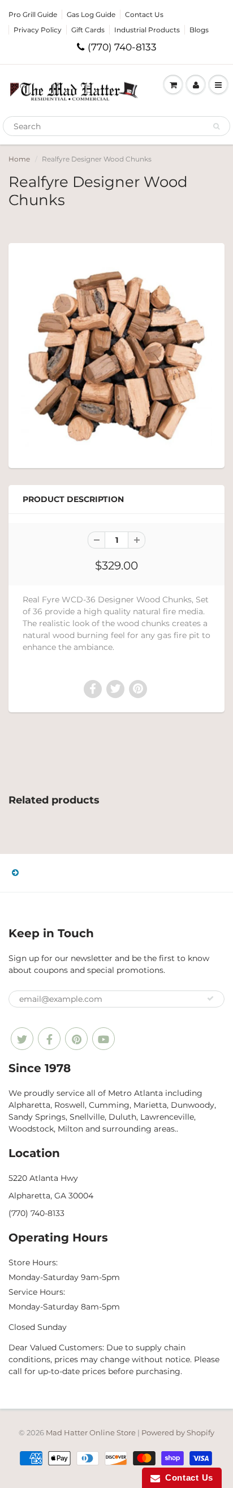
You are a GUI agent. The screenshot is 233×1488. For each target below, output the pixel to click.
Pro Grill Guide (32, 14)
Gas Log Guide (91, 14)
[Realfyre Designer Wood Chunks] (116, 354)
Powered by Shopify (177, 1432)
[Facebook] (49, 1038)
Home (19, 159)
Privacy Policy (38, 29)
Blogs (199, 29)
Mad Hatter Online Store (91, 1432)
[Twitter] (22, 1038)
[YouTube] (103, 1038)
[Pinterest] (76, 1038)
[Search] (216, 126)
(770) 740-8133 (122, 47)
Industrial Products (147, 29)
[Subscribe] (210, 998)
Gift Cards (88, 29)
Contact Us (144, 14)
